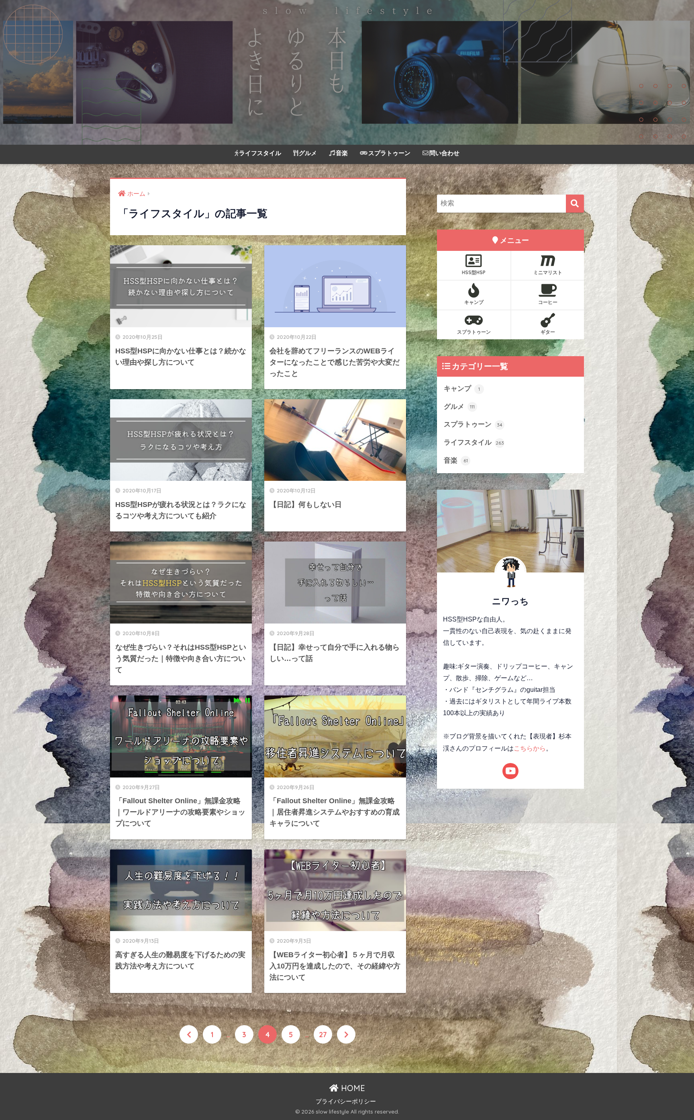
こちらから (530, 748)
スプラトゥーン (389, 153)
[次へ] (346, 1034)
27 (323, 1034)
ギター (548, 332)
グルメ (308, 153)
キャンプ (474, 302)
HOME (352, 1088)
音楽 (342, 153)
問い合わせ (444, 153)
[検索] (575, 204)
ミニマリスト (547, 272)
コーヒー (547, 302)
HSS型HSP (474, 272)
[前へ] (189, 1034)
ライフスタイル (260, 153)
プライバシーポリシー (346, 1101)
